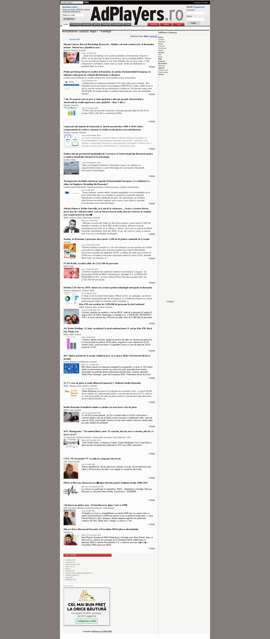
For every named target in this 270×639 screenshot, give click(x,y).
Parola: (189, 16)
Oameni (161, 46)
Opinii (160, 50)
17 (72, 532)
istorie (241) (70, 571)
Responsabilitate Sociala (115, 77)
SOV (129, 437)
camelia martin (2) (72, 575)
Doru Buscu (108, 437)
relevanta (153, 36)
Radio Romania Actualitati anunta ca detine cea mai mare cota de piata (100, 407)
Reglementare (100, 77)
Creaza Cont (163, 70)
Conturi (66, 361)
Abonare (161, 66)
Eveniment (162, 48)
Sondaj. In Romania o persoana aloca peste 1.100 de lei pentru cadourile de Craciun (106, 239)
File (159, 55)
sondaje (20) (70, 560)
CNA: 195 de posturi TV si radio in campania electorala (92, 458)
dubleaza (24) (70, 580)
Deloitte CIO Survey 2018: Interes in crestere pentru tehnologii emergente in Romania (108, 287)
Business (67, 50)
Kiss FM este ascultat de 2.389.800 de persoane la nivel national (111, 304)
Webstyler (80, 508)
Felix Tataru (72, 508)
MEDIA (66, 217)
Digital (73, 159)
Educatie (82, 132)
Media (160, 44)
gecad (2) (69, 577)
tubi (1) (68, 569)
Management (87, 217)
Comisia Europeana (111, 187)
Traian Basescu (109, 508)
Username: (191, 10)
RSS (160, 59)
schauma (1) (70, 562)
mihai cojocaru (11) (72, 564)
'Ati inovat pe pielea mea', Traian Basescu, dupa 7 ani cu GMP (95, 505)
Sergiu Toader (98, 437)
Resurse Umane (133, 187)
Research (74, 50)
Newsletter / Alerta (69, 7)
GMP (65, 508)
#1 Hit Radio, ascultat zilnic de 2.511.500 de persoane (91, 263)
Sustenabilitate (130, 77)
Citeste (152, 67)
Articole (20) (74, 39)
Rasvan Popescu (74, 461)
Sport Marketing (83, 361)
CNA (65, 461)
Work (160, 57)
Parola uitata (163, 72)
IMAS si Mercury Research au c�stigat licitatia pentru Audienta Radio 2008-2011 (106, 483)
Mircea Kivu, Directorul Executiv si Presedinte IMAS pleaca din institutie (101, 529)
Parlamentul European (95, 187)
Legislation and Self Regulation (75, 77)
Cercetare (82, 50)
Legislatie (90, 77)
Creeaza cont (199, 7)
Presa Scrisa (70, 437)
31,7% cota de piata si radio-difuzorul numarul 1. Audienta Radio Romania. (102, 383)
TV (64, 437)
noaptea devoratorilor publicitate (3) (78, 573)
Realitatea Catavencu (84, 437)
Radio (79, 217)
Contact (161, 61)
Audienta (67, 532)
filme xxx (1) (70, 566)
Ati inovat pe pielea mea (93, 508)
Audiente (101, 307)
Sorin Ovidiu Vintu (119, 437)
